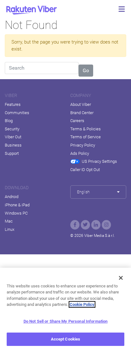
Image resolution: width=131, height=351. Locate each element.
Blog (9, 120)
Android (11, 196)
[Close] (121, 278)
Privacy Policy (82, 145)
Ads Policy (79, 153)
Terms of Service (85, 136)
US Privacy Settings (99, 161)
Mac (9, 221)
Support (12, 153)
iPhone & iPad (17, 205)
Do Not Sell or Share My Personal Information (66, 321)
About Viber (80, 104)
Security (12, 129)
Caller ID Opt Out (85, 169)
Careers (77, 120)
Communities (17, 112)
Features (13, 104)
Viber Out (13, 136)
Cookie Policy (82, 304)
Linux (9, 229)
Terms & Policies (85, 129)
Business (13, 145)
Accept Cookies (65, 339)
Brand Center (81, 112)
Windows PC (16, 213)
